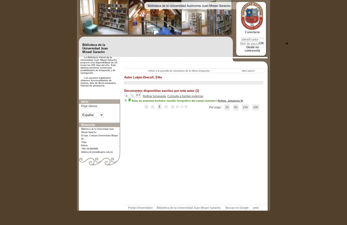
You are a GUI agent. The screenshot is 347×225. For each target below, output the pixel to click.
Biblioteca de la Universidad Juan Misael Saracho (189, 207)
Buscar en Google (237, 207)
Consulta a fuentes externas (185, 96)
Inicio (84, 101)
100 (245, 107)
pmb (256, 207)
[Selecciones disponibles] (138, 96)
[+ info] (125, 100)
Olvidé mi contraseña (252, 49)
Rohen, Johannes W (230, 100)
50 (235, 107)
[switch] (286, 43)
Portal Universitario (140, 207)
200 (255, 107)
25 (227, 107)
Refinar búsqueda (154, 96)
